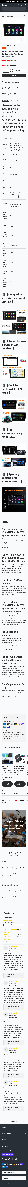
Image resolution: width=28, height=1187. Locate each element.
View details (7, 784)
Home (3, 14)
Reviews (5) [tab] (14, 100)
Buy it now (14, 75)
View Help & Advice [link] (14, 836)
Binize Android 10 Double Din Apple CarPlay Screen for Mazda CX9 (13, 16)
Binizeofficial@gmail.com (10, 1150)
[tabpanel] (14, 407)
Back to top (14, 1121)
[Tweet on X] (8, 93)
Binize (3, 45)
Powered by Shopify (14, 1183)
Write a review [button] (14, 925)
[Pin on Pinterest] (15, 93)
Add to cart (19, 70)
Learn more (20, 1)
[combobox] (14, 9)
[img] (13, 947)
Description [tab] (5, 100)
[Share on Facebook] (11, 93)
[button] (22, 5)
